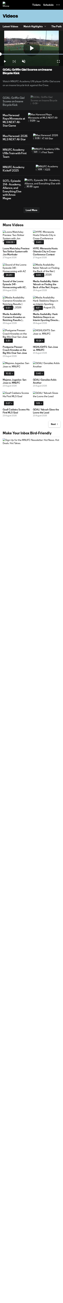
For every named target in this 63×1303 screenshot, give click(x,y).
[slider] (31, 54)
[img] (14, 61)
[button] (58, 5)
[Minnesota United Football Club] (6, 5)
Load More (31, 210)
